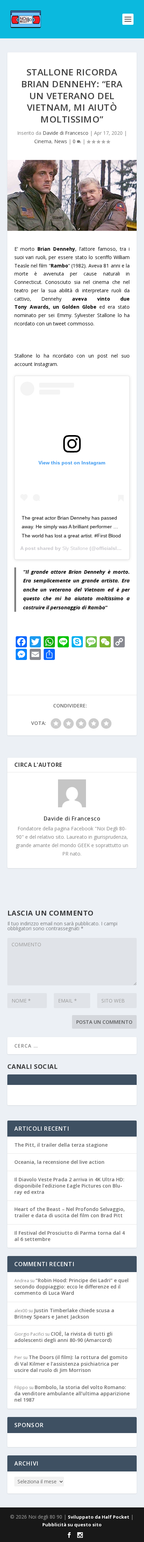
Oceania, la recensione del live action (59, 1162)
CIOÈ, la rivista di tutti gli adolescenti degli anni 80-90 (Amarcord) (63, 1336)
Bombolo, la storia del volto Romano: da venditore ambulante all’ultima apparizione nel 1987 (72, 1393)
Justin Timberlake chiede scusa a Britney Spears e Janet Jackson (64, 1313)
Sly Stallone (75, 548)
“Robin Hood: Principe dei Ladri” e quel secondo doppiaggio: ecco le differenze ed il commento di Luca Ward (71, 1286)
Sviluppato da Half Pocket (98, 1517)
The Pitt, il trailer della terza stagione (61, 1144)
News (60, 141)
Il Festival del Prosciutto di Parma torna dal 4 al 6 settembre (69, 1235)
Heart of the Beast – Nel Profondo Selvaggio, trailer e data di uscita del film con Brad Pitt (69, 1212)
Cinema (42, 141)
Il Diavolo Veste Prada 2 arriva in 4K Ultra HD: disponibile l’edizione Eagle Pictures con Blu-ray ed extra (69, 1185)
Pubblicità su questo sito (72, 1524)
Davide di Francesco (65, 133)
